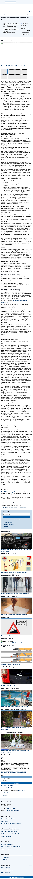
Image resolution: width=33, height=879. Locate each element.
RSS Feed (7, 527)
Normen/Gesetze (6, 867)
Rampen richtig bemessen (9, 636)
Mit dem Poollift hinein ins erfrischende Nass (14, 706)
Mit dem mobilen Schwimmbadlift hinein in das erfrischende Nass (15, 751)
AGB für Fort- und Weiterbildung (11, 823)
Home (3, 14)
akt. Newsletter (8, 522)
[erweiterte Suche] (17, 2)
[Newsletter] (21, 2)
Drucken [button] (31, 20)
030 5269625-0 (11, 808)
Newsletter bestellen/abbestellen (11, 846)
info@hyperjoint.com (13, 810)
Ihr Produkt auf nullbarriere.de (10, 831)
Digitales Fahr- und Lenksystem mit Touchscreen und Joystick (16, 550)
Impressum (4, 821)
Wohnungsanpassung (23, 14)
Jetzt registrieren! (6, 788)
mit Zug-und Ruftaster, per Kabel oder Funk (14, 572)
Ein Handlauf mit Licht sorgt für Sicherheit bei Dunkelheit (15, 728)
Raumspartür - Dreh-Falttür (22, 11)
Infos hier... (21, 790)
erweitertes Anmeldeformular (12, 520)
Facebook (6, 857)
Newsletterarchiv (9, 524)
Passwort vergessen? (7, 785)
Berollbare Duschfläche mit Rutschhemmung (14, 614)
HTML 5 (5, 793)
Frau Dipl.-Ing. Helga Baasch (9, 492)
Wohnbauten (13, 14)
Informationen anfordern (16, 877)
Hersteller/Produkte (7, 870)
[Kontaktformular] (26, 2)
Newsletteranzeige (6, 836)
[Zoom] (16, 53)
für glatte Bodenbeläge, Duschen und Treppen (15, 593)
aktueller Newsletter (7, 844)
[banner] (16, 9)
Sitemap (30, 865)
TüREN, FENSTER (20, 10)
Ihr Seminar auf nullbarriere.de (10, 834)
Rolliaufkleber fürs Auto (8, 685)
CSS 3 (5, 795)
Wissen (7, 14)
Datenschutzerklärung (8, 818)
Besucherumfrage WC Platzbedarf (11, 643)
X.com (5, 859)
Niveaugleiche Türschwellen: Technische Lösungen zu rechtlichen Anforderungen (13, 771)
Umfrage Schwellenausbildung (10, 664)
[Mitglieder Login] (23, 2)
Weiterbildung (5, 872)
